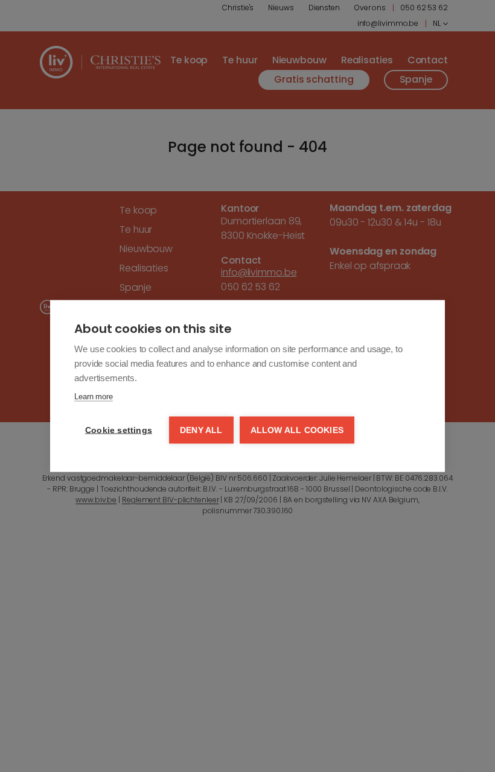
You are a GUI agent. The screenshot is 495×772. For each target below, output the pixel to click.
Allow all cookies (297, 430)
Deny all (201, 430)
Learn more (93, 396)
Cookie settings (118, 430)
